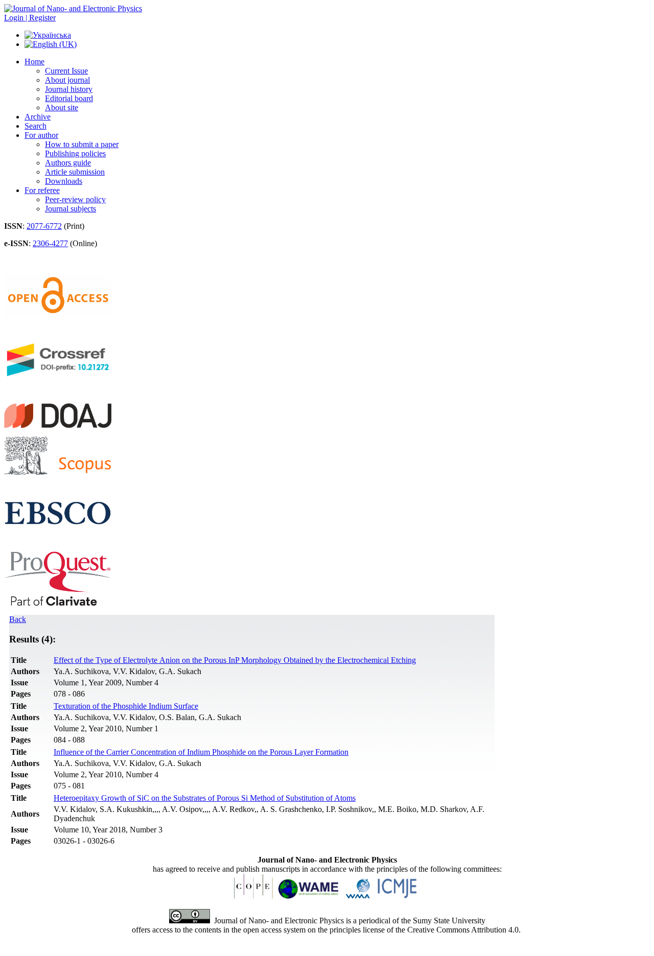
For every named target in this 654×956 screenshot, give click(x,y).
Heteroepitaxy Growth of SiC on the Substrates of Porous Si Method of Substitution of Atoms (205, 798)
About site (61, 107)
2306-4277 (50, 243)
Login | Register (30, 17)
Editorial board (69, 98)
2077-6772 (44, 226)
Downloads (63, 181)
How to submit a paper (82, 144)
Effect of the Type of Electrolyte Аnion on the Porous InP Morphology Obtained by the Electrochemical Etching (235, 660)
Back (17, 619)
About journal (67, 80)
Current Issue (66, 70)
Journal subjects (70, 208)
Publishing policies (75, 153)
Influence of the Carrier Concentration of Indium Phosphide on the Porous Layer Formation (201, 752)
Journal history (68, 89)
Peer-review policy (75, 199)
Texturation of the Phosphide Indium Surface (126, 706)
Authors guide (68, 162)
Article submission (75, 172)
